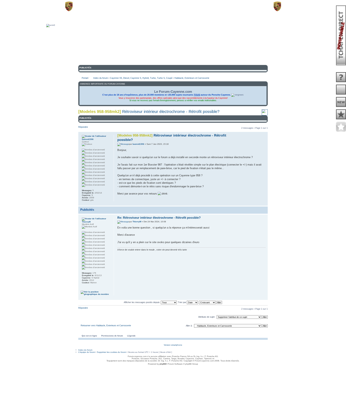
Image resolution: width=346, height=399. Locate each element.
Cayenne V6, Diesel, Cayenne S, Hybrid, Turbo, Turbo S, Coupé (141, 78)
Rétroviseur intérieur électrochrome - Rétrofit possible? (170, 111)
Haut (265, 203)
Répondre (83, 127)
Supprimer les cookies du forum (111, 352)
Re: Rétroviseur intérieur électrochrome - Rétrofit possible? (159, 217)
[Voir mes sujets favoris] (341, 127)
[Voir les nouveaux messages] (341, 102)
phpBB (163, 364)
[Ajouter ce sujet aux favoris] (265, 114)
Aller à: (189, 325)
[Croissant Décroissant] (210, 302)
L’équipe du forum (86, 352)
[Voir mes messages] (341, 114)
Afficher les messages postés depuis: (142, 302)
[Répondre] (236, 217)
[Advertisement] (173, 376)
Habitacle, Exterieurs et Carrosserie (191, 78)
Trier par (182, 302)
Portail (85, 78)
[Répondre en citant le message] (236, 135)
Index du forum (100, 78)
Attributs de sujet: (206, 317)
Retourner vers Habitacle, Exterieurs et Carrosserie (106, 325)
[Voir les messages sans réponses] (341, 77)
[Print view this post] (260, 203)
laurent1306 (138, 144)
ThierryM (137, 221)
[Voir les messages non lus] (341, 90)
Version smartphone (173, 345)
